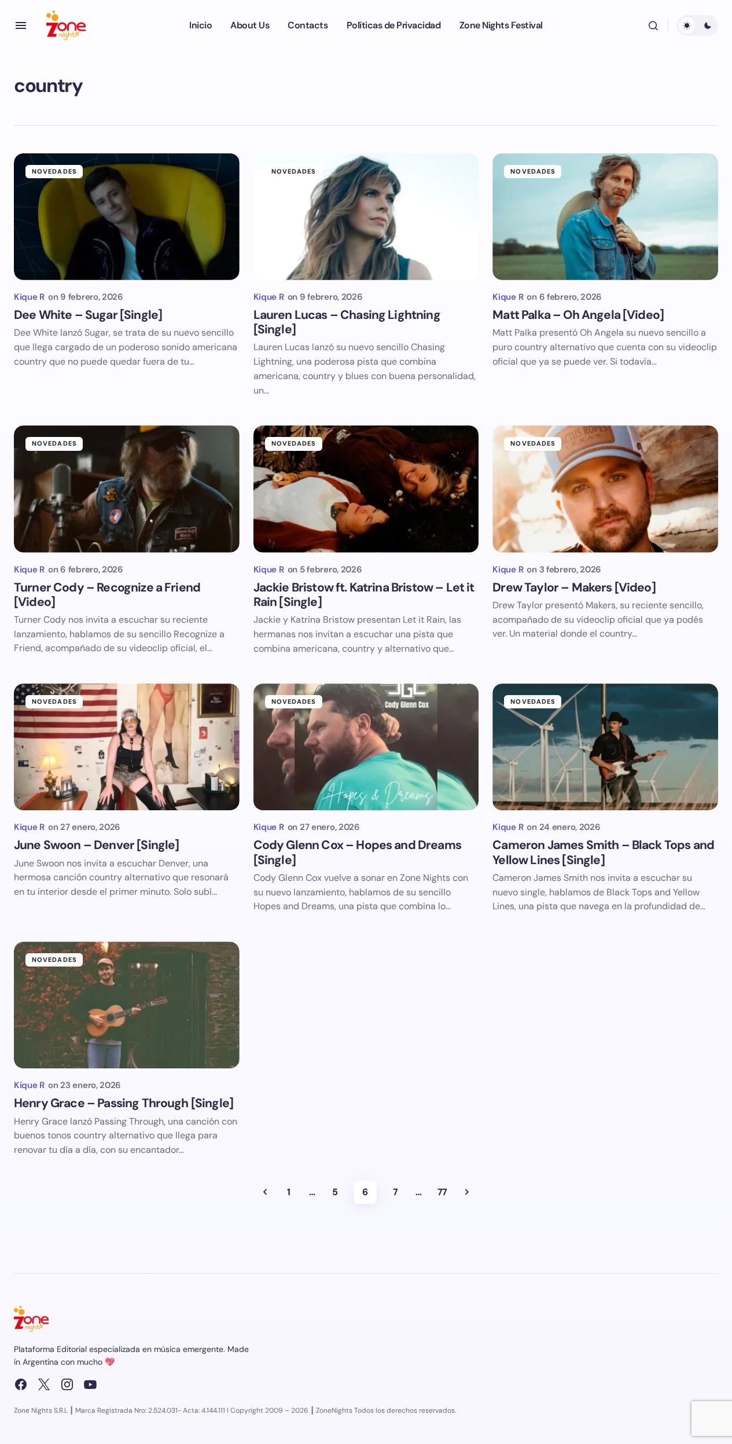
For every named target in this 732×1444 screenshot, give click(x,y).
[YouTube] (90, 1384)
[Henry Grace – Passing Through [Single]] (127, 1005)
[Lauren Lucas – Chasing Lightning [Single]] (366, 216)
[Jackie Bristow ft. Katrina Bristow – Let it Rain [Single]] (366, 488)
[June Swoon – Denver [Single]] (127, 747)
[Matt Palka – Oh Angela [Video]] (605, 216)
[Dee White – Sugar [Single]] (127, 216)
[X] (44, 1384)
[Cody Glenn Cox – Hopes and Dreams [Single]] (366, 747)
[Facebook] (20, 1384)
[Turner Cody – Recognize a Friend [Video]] (127, 488)
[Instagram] (67, 1384)
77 (442, 1192)
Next (467, 1192)
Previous (265, 1192)
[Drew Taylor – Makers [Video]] (605, 488)
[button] (21, 25)
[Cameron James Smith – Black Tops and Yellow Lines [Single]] (605, 747)
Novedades (54, 171)
